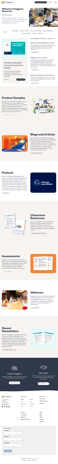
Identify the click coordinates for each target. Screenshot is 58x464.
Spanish (31, 399)
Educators (42, 398)
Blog (41, 414)
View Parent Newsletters (9, 349)
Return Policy (34, 460)
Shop (41, 412)
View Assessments (7, 271)
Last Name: (6, 436)
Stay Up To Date (7, 450)
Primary (22, 406)
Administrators (43, 401)
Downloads (24, 414)
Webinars (40, 33)
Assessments (15, 30)
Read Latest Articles (36, 153)
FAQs (41, 417)
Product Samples (26, 33)
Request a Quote (25, 419)
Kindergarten (23, 403)
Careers (42, 419)
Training (23, 412)
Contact (42, 421)
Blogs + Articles (24, 30)
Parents (42, 403)
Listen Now (6, 193)
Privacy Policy (24, 460)
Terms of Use (29, 460)
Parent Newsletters (48, 30)
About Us (42, 396)
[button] (56, 2)
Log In (49, 2)
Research (23, 417)
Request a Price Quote (41, 2)
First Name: (6, 430)
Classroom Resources (35, 30)
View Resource (21, 79)
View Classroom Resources (38, 233)
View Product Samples (8, 114)
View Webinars (35, 307)
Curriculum (24, 396)
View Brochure (14, 382)
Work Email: (6, 442)
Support (43, 383)
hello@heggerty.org (5, 404)
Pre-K (22, 401)
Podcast (34, 33)
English (22, 399)
